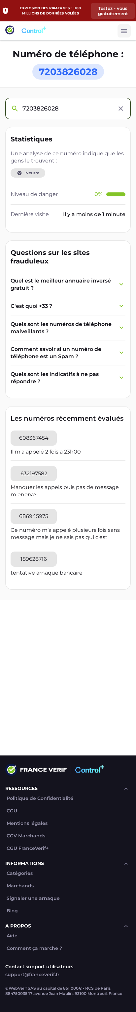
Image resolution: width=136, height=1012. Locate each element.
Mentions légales (27, 823)
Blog (12, 911)
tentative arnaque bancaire (47, 573)
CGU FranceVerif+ (28, 848)
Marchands (20, 886)
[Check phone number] (14, 108)
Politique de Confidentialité (40, 798)
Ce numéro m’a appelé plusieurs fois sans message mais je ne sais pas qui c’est (65, 533)
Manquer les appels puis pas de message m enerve (65, 491)
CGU (12, 811)
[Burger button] (124, 30)
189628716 (33, 559)
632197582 (33, 473)
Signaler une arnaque (33, 898)
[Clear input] (121, 108)
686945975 (33, 516)
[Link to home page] (10, 30)
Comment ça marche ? (34, 948)
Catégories (20, 873)
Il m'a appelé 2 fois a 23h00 (46, 452)
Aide (12, 936)
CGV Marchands (26, 836)
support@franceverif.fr (32, 974)
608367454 (34, 438)
